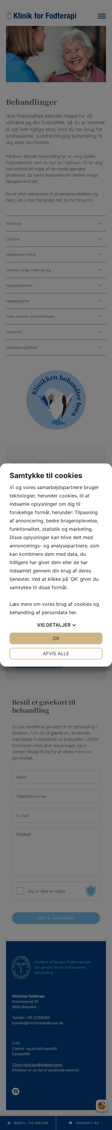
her (72, 612)
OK (56, 638)
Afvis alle (56, 653)
